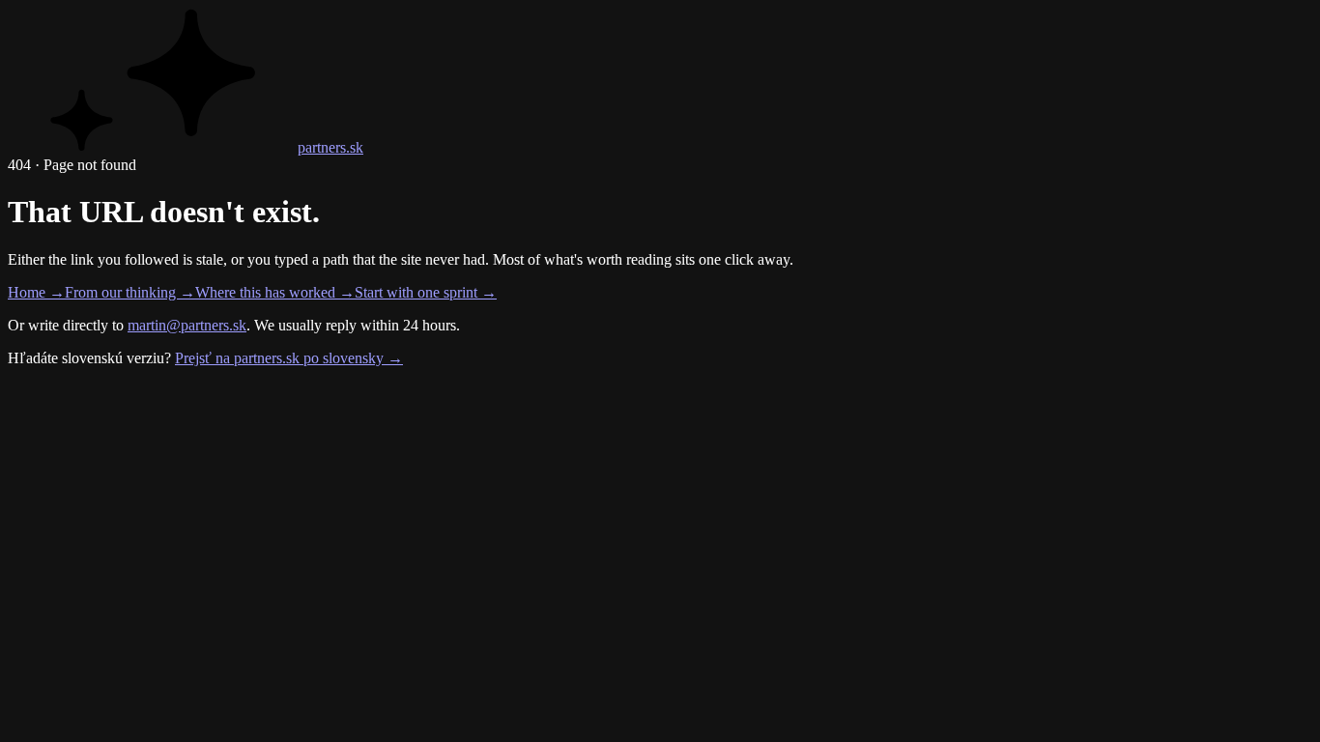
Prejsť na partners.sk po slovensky (289, 358)
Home (36, 292)
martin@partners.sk (187, 325)
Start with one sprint (426, 292)
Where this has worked (275, 292)
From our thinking (130, 292)
